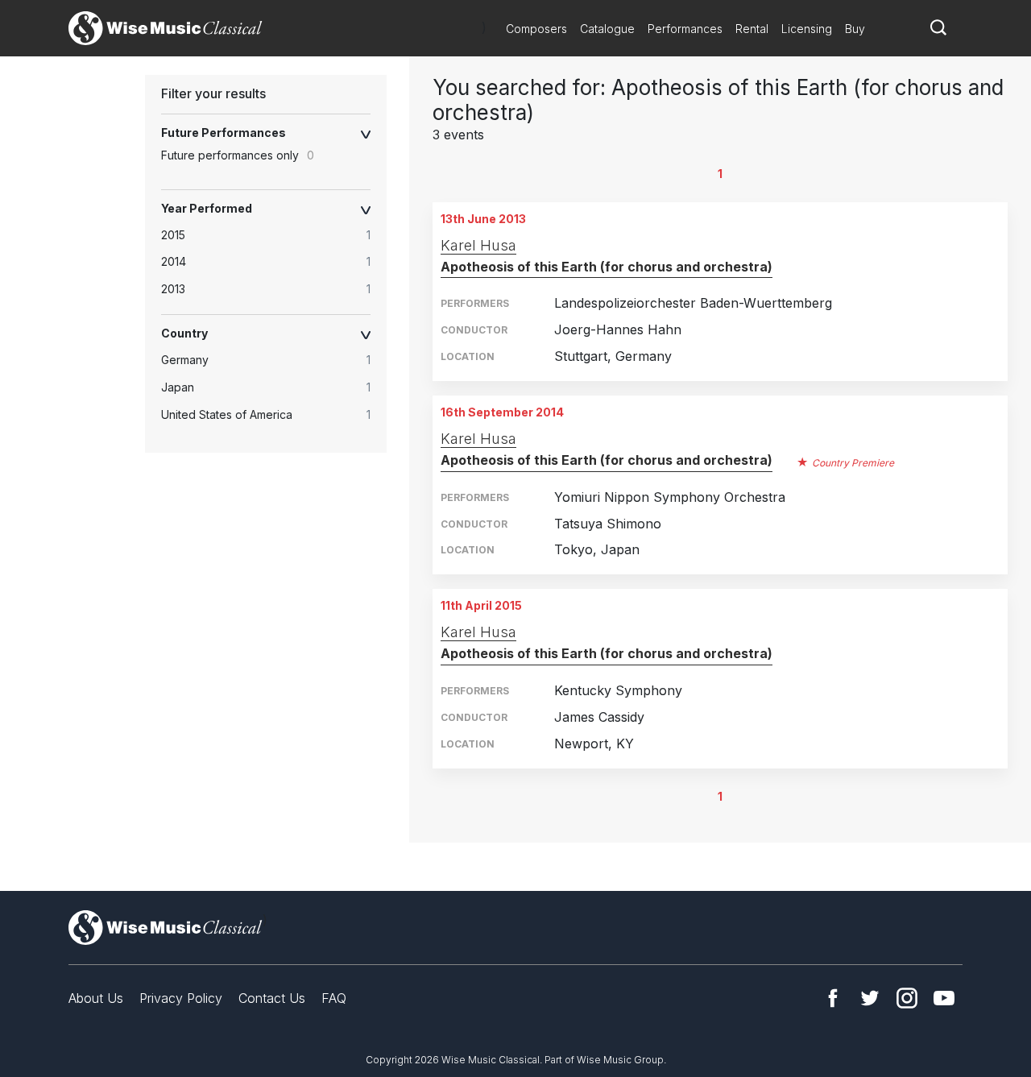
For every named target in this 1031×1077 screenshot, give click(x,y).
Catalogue (607, 28)
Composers (536, 28)
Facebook (832, 998)
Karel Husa (478, 245)
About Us (95, 998)
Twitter (869, 998)
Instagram (906, 998)
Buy (855, 28)
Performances (685, 28)
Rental (751, 28)
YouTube (944, 998)
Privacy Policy (180, 998)
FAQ (333, 998)
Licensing (806, 28)
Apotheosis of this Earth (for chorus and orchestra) (606, 267)
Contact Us (271, 998)
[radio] (274, 235)
